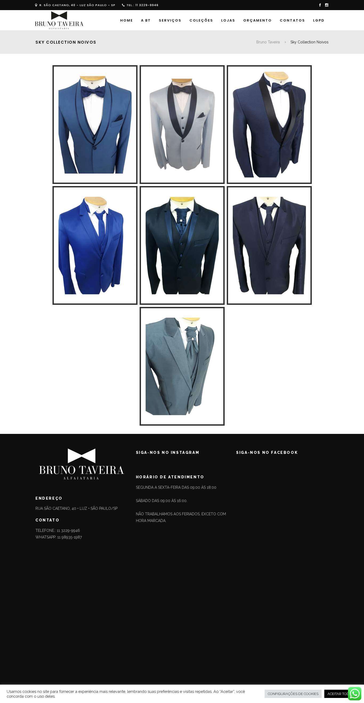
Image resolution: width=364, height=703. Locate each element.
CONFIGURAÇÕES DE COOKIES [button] (293, 694)
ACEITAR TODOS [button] (340, 694)
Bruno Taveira (268, 42)
